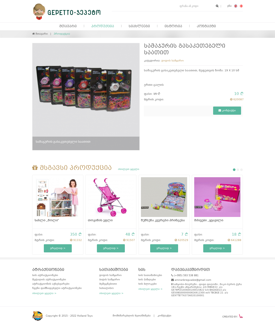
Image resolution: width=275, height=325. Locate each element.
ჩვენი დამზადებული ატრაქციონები (57, 288)
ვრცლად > (58, 248)
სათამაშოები (113, 270)
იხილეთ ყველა (128, 169)
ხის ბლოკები (147, 284)
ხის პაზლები (147, 280)
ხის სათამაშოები (150, 275)
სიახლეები (139, 26)
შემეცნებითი (108, 284)
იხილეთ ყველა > (44, 293)
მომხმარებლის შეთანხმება (132, 315)
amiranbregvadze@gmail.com (193, 280)
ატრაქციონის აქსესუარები (50, 284)
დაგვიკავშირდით (190, 270)
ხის (141, 270)
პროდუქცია (102, 26)
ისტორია (173, 26)
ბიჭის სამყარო (109, 280)
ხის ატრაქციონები (45, 275)
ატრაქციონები (48, 270)
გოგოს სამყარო (172, 61)
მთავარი (68, 26)
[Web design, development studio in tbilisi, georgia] (232, 316)
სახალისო (106, 288)
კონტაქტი (206, 26)
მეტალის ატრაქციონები (49, 280)
